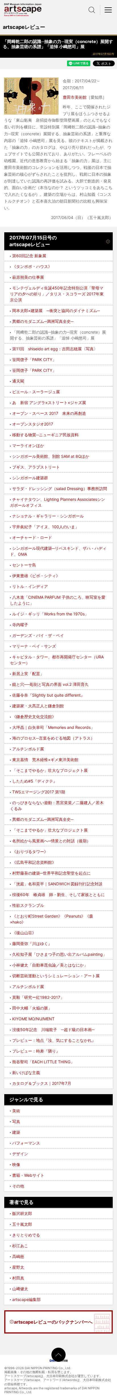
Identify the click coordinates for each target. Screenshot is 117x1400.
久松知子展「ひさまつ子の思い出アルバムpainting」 (59, 954)
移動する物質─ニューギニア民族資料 (45, 434)
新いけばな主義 (26, 1072)
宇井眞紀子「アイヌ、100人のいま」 (45, 526)
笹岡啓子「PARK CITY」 (34, 359)
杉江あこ (20, 1245)
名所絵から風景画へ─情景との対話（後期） (51, 840)
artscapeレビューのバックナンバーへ (53, 1322)
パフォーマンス (26, 1143)
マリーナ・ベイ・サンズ (34, 646)
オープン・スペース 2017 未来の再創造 (49, 413)
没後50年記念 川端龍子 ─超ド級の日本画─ (53, 1029)
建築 (16, 1132)
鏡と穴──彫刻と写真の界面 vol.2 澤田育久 (50, 684)
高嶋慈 (18, 1256)
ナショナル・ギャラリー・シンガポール (48, 516)
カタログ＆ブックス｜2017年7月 (41, 1083)
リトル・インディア (30, 586)
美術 (16, 1110)
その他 (18, 1186)
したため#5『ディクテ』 (34, 781)
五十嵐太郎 (22, 1224)
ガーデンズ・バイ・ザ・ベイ (38, 635)
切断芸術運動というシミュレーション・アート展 (56, 975)
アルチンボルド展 (28, 748)
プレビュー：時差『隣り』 (36, 1051)
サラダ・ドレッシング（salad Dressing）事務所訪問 (59, 488)
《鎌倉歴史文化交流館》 (34, 716)
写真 (16, 1121)
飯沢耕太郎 (22, 1213)
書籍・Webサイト (28, 1175)
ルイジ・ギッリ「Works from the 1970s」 (50, 613)
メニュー (108, 10)
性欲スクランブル (28, 905)
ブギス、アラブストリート (36, 467)
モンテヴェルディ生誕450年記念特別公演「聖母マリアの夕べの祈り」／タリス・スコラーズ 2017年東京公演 (57, 293)
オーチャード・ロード (32, 537)
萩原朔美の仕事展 (28, 277)
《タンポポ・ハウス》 (32, 266)
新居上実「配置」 (28, 673)
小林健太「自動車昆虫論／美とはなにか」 (50, 965)
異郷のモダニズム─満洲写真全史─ (43, 321)
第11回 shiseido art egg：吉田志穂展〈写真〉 (55, 348)
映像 (16, 1164)
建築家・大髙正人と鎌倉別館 (38, 705)
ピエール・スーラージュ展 (36, 391)
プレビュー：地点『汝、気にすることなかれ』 (54, 1040)
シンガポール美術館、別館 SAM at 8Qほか (50, 456)
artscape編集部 (26, 1299)
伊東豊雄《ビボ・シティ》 (36, 575)
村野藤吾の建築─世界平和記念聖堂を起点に (51, 873)
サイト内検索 (91, 10)
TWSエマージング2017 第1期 (38, 791)
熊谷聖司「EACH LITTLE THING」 (43, 1061)
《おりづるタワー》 (30, 851)
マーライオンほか (28, 445)
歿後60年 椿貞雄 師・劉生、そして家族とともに (58, 894)
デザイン (20, 1153)
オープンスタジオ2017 (32, 424)
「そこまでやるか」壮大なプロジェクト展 (50, 770)
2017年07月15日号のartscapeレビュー (33, 241)
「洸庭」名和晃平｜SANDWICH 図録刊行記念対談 (57, 883)
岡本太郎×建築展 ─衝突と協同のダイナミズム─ (56, 310)
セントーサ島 (24, 564)
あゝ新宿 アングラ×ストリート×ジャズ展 (49, 402)
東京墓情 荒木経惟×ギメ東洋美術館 (45, 759)
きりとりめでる (26, 1234)
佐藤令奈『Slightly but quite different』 (48, 695)
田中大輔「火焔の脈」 (32, 1008)
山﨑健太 (20, 1288)
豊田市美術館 (75, 97)
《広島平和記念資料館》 (34, 862)
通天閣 (18, 381)
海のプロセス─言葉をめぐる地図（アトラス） (53, 738)
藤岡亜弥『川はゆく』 (32, 943)
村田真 (18, 1278)
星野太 (18, 1267)
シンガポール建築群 (30, 477)
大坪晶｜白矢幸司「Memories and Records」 (53, 727)
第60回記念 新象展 (29, 255)
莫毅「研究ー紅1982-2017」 (38, 997)
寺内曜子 (20, 624)
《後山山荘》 (24, 932)
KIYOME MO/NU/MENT (33, 1018)
